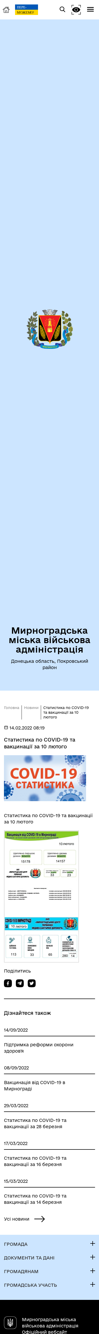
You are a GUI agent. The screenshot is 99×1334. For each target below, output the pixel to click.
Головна (11, 708)
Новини (31, 708)
